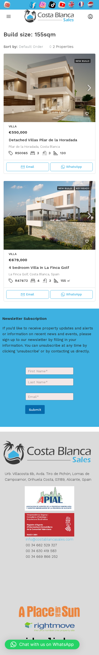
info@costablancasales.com (49, 539)
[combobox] (35, 47)
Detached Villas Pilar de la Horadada (43, 140)
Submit (35, 410)
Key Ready (82, 188)
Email (30, 167)
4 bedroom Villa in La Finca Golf (39, 267)
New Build (82, 61)
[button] (42, 644)
